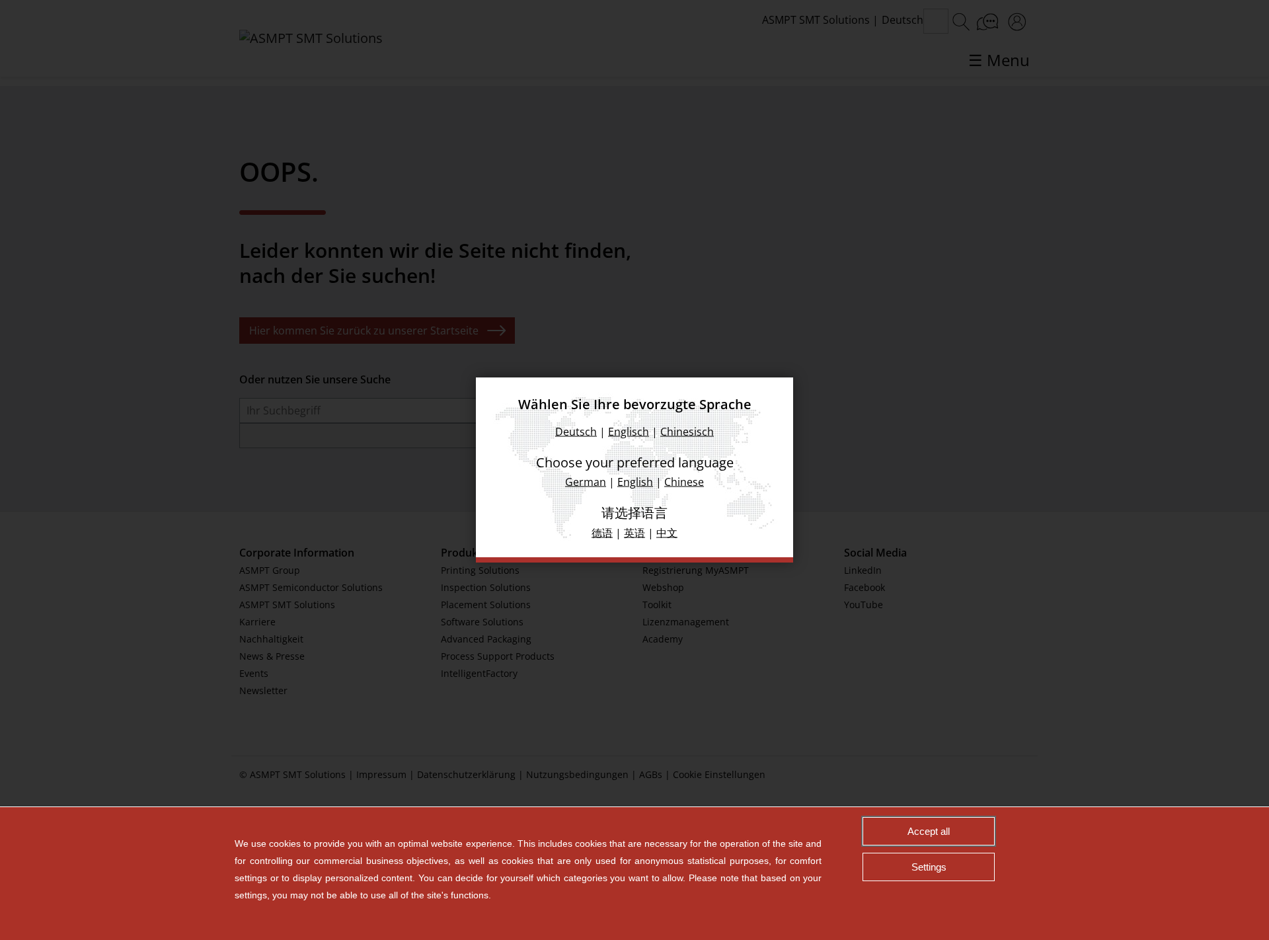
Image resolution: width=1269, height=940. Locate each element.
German (585, 482)
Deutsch (576, 431)
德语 (602, 533)
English (635, 482)
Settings (928, 867)
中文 (666, 533)
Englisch (628, 431)
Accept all (928, 831)
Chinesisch (687, 431)
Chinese (684, 482)
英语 (634, 533)
